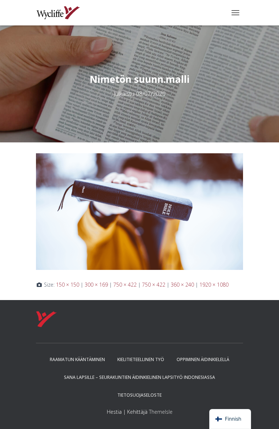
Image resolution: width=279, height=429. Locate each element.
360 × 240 (182, 284)
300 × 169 (96, 284)
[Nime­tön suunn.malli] (139, 210)
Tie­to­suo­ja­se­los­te (139, 395)
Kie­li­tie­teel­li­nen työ (140, 359)
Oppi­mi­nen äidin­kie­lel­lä (203, 359)
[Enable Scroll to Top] (264, 414)
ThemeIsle (161, 411)
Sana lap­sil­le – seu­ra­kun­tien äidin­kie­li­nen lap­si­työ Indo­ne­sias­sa (139, 377)
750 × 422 (125, 284)
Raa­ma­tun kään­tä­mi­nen (77, 359)
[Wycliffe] (61, 13)
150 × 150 (67, 284)
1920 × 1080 (214, 284)
